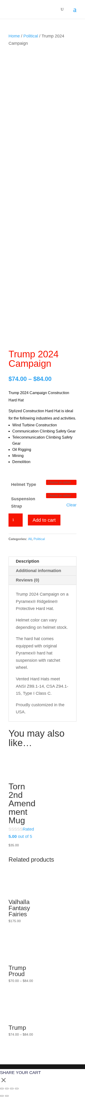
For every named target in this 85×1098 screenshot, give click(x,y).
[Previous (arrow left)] (2, 1096)
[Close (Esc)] (17, 1088)
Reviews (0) (27, 580)
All (30, 539)
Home (14, 36)
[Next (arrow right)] (7, 1096)
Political (30, 36)
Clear (71, 505)
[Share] (12, 1088)
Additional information (38, 570)
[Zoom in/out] (2, 1088)
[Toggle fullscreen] (7, 1088)
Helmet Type (23, 484)
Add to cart (44, 520)
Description (27, 561)
